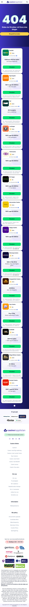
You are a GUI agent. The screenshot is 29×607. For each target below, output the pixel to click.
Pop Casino (12, 304)
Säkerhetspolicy (14, 522)
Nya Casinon (14, 456)
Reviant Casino (13, 380)
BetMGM (11, 329)
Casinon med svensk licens (14, 453)
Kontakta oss (14, 495)
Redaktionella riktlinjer (14, 486)
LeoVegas (12, 126)
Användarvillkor (14, 519)
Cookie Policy (14, 528)
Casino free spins (14, 467)
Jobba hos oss (14, 492)
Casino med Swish (14, 459)
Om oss (15, 478)
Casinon (14, 447)
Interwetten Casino (14, 202)
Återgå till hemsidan (14, 34)
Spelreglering (14, 530)
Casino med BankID (14, 461)
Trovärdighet (14, 481)
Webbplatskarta (14, 505)
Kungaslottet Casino (14, 279)
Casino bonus (14, 464)
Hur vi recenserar (14, 489)
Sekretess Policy (14, 525)
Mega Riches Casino (15, 355)
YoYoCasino (12, 151)
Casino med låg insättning (14, 450)
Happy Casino (13, 227)
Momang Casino (13, 253)
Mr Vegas (12, 177)
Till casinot (11, 67)
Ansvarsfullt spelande (14, 516)
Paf (10, 101)
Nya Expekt (12, 75)
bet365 (11, 50)
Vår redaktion (14, 483)
